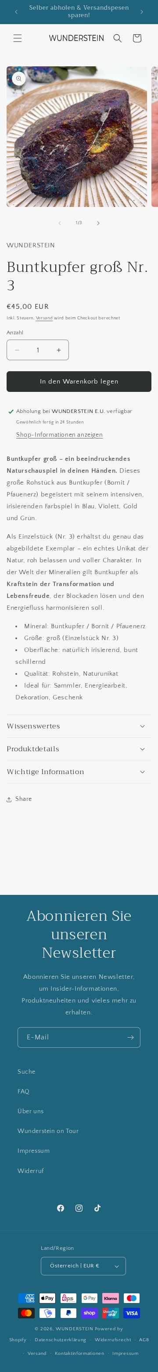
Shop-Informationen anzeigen (59, 434)
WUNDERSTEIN (74, 1329)
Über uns (31, 1111)
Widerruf (31, 1171)
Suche (27, 1071)
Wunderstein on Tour (48, 1131)
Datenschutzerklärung (60, 1340)
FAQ (24, 1091)
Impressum (34, 1151)
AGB (144, 1340)
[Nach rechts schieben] (98, 223)
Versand (44, 318)
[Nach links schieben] (59, 223)
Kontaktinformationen (79, 1353)
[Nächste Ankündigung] (141, 12)
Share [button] (23, 799)
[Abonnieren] (130, 1037)
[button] (17, 38)
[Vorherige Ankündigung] (16, 12)
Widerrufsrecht (113, 1340)
